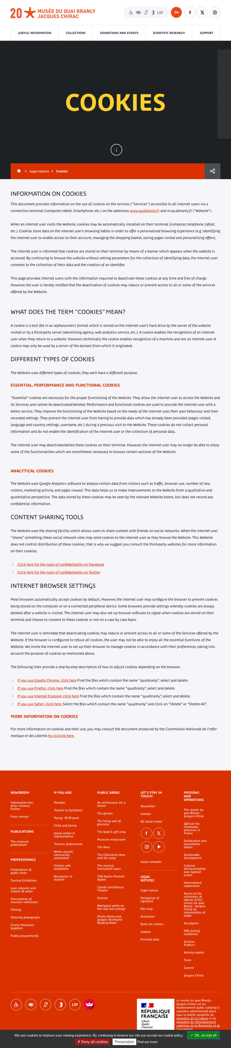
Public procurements (25, 936)
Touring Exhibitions (24, 880)
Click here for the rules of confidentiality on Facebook (60, 564)
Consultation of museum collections (24, 900)
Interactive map (224, 116)
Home (18, 171)
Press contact (20, 816)
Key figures (191, 923)
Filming (16, 909)
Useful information (34, 33)
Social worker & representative (64, 835)
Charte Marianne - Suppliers (23, 927)
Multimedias (224, 101)
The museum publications (20, 843)
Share (212, 171)
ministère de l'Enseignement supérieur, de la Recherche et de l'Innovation (198, 1025)
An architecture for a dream (111, 804)
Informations (224, 71)
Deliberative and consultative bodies (195, 844)
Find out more (147, 1042)
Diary (224, 86)
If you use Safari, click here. (39, 704)
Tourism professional (68, 844)
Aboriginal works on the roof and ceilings (111, 907)
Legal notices (39, 171)
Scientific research (169, 33)
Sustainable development (192, 856)
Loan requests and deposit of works (23, 890)
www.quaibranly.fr (144, 211)
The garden (105, 813)
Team (187, 960)
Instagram (214, 12)
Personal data (150, 939)
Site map (146, 909)
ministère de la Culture (192, 1018)
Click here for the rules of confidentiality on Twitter (58, 572)
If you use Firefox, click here (40, 688)
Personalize (124, 1042)
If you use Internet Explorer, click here (48, 696)
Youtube (158, 846)
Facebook (190, 12)
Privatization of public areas (21, 871)
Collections (75, 33)
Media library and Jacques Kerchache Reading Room (109, 919)
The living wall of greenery (109, 823)
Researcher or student (63, 878)
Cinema (102, 898)
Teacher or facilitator (68, 810)
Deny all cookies (94, 1042)
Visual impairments (31, 1004)
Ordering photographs (25, 917)
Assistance (148, 916)
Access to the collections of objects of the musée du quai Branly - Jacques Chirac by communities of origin (195, 904)
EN (176, 12)
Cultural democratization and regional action (195, 870)
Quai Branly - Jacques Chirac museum (53, 13)
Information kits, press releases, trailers (22, 806)
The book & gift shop (111, 832)
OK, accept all (205, 1035)
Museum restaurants (111, 839)
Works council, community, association (63, 855)
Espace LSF (75, 1004)
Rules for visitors (152, 924)
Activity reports (194, 952)
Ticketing (224, 57)
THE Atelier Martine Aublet (111, 878)
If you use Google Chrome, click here (46, 680)
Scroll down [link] (116, 150)
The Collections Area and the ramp (111, 856)
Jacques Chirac (194, 975)
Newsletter (148, 806)
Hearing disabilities (45, 1004)
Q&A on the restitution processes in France (192, 828)
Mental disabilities (60, 1004)
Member (59, 802)
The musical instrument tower (109, 867)
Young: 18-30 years (66, 818)
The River (103, 847)
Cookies (146, 931)
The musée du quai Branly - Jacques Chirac (194, 813)
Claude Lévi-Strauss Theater (110, 889)
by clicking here (61, 736)
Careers (189, 967)
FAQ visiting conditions (192, 932)
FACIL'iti (89, 1004)
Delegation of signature (150, 900)
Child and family (65, 825)
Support (206, 33)
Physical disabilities (16, 1004)
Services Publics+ (189, 943)
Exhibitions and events (119, 33)
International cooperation (193, 884)
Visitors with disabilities (146, 12)
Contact (146, 814)
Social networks (151, 861)
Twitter (202, 12)
